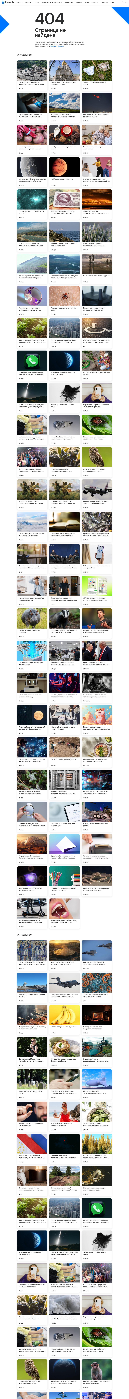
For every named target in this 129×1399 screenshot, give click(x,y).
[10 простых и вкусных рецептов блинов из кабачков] (64, 1213)
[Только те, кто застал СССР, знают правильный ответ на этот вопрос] (32, 1117)
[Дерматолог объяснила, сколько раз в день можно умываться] (32, 1010)
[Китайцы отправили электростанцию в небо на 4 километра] (97, 1245)
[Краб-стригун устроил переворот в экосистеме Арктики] (97, 881)
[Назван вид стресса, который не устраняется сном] (32, 591)
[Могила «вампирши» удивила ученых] (32, 1245)
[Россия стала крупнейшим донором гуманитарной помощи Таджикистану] (32, 1310)
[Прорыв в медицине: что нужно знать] (64, 301)
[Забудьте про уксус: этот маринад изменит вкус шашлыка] (32, 1181)
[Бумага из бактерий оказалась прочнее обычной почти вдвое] (64, 849)
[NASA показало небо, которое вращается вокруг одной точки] (97, 978)
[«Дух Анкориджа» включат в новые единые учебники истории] (97, 656)
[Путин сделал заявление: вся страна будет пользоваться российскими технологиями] (32, 108)
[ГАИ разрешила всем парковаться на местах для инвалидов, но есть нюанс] (97, 333)
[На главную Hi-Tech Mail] (9, 2)
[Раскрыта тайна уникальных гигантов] (32, 623)
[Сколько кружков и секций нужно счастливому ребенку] (32, 946)
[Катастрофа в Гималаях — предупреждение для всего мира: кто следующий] (32, 75)
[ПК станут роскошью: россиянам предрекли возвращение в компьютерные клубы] (64, 688)
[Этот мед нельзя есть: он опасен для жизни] (32, 978)
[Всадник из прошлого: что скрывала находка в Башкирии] (32, 494)
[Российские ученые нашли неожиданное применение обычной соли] (32, 301)
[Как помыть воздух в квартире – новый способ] (32, 656)
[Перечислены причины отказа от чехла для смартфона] (97, 398)
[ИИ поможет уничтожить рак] (64, 1075)
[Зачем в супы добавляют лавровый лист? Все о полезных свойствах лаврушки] (97, 1278)
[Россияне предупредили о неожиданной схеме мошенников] (97, 720)
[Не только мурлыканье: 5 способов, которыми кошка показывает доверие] (32, 1042)
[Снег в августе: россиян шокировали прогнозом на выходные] (97, 237)
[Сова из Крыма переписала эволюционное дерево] (97, 462)
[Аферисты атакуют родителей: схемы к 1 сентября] (64, 881)
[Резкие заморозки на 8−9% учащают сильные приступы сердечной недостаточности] (32, 785)
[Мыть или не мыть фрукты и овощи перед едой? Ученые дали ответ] (32, 430)
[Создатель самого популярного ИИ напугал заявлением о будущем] (97, 623)
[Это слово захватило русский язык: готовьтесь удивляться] (64, 527)
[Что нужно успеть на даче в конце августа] (97, 366)
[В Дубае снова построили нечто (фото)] (97, 817)
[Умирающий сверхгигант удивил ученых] (32, 1149)
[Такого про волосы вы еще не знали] (64, 398)
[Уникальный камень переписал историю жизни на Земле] (64, 1117)
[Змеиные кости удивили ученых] (64, 752)
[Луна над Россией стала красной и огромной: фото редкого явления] (32, 720)
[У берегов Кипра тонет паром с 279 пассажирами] (64, 237)
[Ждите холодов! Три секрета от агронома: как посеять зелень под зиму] (32, 333)
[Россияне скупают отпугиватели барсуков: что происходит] (64, 623)
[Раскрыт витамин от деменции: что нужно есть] (32, 1278)
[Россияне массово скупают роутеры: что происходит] (97, 301)
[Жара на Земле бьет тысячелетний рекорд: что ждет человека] (97, 204)
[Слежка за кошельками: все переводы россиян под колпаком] (97, 849)
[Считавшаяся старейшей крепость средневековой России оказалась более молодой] (64, 1342)
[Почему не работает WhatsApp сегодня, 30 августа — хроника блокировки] (32, 366)
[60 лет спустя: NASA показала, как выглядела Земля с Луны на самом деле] (32, 172)
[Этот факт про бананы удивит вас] (64, 1181)
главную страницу (56, 46)
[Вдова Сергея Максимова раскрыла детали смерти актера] (64, 978)
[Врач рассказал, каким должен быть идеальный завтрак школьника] (97, 752)
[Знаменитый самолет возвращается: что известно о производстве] (97, 1213)
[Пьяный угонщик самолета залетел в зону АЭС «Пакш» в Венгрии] (97, 1117)
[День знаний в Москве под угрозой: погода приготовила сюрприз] (32, 1213)
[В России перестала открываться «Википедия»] (64, 817)
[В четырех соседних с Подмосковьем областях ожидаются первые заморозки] (64, 462)
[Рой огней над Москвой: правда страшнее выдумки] (97, 108)
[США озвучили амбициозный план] (64, 1042)
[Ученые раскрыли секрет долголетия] (97, 140)
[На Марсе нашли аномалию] (64, 172)
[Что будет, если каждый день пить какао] (64, 140)
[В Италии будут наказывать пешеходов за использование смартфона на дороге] (32, 913)
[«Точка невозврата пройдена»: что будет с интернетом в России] (64, 559)
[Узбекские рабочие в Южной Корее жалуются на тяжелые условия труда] (64, 656)
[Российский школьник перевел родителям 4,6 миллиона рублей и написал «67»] (32, 559)
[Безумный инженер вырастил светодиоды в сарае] (32, 881)
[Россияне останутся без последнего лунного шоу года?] (64, 1310)
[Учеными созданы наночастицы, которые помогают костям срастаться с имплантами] (64, 913)
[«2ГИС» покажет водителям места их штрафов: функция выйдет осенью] (97, 591)
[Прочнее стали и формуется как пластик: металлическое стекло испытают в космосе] (97, 527)
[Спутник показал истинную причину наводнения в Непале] (32, 237)
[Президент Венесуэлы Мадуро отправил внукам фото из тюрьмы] (97, 913)
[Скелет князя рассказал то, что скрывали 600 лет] (64, 75)
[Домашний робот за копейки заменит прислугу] (32, 688)
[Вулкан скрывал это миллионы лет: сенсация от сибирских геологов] (32, 269)
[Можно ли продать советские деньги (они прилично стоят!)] (64, 204)
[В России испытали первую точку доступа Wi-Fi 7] (97, 559)
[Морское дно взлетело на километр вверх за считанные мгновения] (64, 108)
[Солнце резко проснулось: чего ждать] (32, 204)
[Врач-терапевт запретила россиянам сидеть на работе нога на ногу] (64, 591)
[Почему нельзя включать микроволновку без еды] (97, 1181)
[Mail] (3, 2)
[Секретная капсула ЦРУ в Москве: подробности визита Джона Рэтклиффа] (64, 1149)
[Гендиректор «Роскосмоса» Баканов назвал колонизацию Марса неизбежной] (32, 849)
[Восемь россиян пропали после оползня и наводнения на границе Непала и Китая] (64, 333)
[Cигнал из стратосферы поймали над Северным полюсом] (32, 527)
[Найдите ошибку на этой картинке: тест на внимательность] (32, 817)
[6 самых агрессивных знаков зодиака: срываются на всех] (97, 688)
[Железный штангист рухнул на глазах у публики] (64, 720)
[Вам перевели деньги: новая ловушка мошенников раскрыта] (64, 1245)
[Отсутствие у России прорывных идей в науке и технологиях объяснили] (32, 752)
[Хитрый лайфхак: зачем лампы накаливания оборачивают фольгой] (64, 430)
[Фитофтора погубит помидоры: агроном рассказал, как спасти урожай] (32, 1075)
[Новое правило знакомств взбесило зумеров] (64, 1278)
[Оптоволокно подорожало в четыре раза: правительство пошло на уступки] (97, 1042)
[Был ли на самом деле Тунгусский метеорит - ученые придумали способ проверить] (32, 398)
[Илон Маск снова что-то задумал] (97, 269)
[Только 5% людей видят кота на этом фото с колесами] (97, 1149)
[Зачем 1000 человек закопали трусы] (97, 75)
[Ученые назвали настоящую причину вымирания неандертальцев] (97, 1342)
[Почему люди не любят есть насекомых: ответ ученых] (97, 430)
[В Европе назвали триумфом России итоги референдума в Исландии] (32, 462)
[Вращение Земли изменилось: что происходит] (64, 366)
